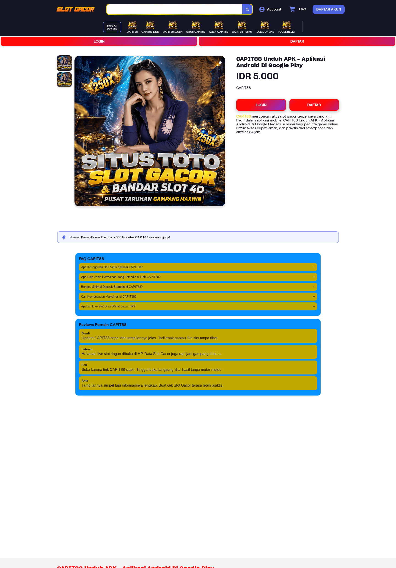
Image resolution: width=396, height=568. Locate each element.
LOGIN (99, 41)
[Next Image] (221, 132)
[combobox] (174, 9)
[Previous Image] (78, 132)
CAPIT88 (243, 116)
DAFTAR (297, 41)
